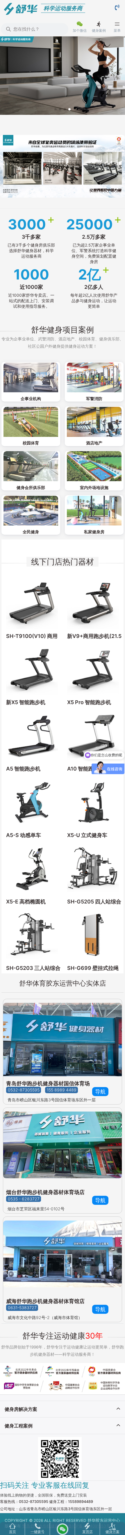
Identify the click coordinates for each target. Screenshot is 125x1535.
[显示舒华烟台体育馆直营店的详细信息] (62, 1146)
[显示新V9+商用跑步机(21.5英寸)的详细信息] (93, 603)
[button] (55, 109)
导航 (100, 1092)
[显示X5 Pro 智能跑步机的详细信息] (93, 669)
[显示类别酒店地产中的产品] (94, 422)
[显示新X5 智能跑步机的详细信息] (32, 669)
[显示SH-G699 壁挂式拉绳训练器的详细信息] (93, 935)
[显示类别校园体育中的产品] (30, 422)
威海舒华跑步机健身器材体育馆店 (45, 1301)
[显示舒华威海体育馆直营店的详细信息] (62, 1255)
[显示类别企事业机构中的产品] (30, 377)
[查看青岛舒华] (62, 1037)
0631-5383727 (22, 1307)
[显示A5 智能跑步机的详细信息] (32, 736)
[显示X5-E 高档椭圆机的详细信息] (32, 868)
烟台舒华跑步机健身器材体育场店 (45, 1192)
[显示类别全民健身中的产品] (30, 510)
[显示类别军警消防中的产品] (94, 377)
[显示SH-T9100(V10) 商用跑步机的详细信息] (32, 603)
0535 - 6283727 (24, 1198)
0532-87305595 (24, 1090)
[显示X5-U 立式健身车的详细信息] (93, 802)
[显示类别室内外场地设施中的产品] (94, 466)
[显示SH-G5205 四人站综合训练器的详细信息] (93, 868)
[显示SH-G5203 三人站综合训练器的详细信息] (32, 935)
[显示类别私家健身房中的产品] (94, 510)
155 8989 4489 (61, 1090)
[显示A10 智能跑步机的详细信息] (93, 736)
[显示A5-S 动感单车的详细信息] (32, 802)
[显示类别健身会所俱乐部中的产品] (30, 466)
